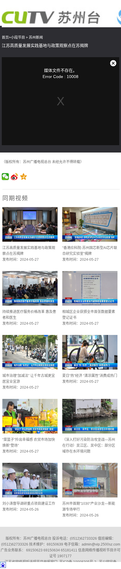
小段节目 (18, 37)
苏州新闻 (36, 37)
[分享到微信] (5, 176)
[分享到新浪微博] (14, 176)
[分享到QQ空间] (23, 176)
